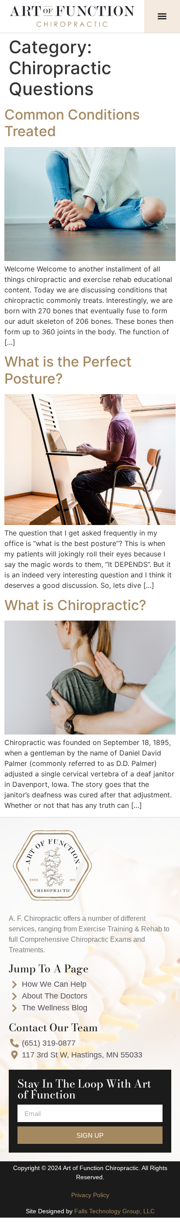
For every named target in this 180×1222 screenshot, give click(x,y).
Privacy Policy (90, 1194)
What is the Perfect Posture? (68, 370)
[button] (162, 16)
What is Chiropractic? (75, 605)
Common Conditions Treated (72, 123)
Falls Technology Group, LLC (114, 1211)
